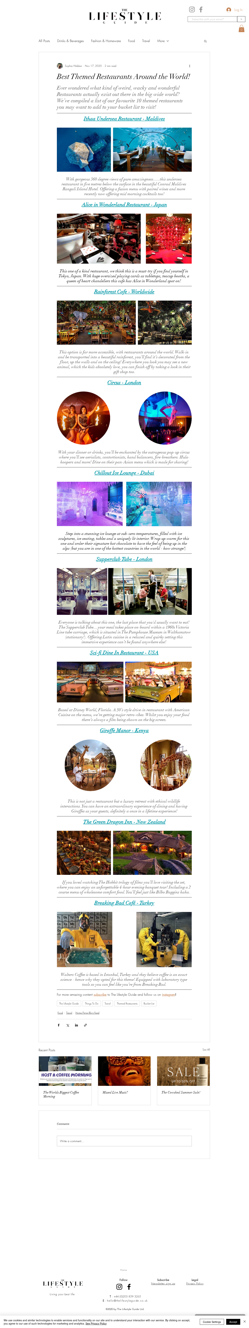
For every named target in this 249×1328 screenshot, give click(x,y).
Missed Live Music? (115, 1092)
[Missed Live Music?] (124, 1071)
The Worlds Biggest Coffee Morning (61, 1094)
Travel (146, 41)
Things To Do (91, 1003)
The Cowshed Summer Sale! (181, 1092)
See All (206, 1049)
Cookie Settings (212, 1322)
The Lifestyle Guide (69, 1003)
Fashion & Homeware (106, 41)
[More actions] (189, 66)
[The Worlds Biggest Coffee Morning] (65, 1071)
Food (131, 41)
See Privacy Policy (96, 1323)
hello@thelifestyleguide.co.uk (127, 1301)
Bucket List (149, 1003)
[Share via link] (85, 1025)
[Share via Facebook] (58, 1025)
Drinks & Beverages (70, 41)
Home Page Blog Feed (87, 1012)
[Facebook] (201, 9)
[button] (241, 28)
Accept (233, 1322)
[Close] (244, 1322)
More (161, 41)
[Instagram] (192, 9)
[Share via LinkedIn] (76, 1025)
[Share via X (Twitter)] (67, 1025)
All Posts (44, 41)
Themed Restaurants (127, 1003)
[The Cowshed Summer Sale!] (183, 1071)
